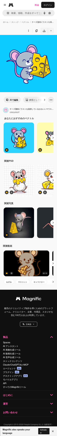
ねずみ (9, 282)
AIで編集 (14, 99)
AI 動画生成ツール (12, 353)
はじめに (8, 395)
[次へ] (44, 100)
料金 (37, 4)
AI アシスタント (10, 346)
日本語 (28, 324)
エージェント (12, 368)
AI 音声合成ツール (12, 357)
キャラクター (39, 282)
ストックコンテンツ (12, 360)
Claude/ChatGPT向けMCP (15, 364)
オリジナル (21, 40)
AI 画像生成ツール (12, 349)
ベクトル (25, 22)
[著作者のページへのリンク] (6, 110)
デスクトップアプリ (15, 375)
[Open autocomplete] (7, 13)
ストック (15, 22)
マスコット (22, 282)
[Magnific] (28, 299)
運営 (5, 403)
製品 (5, 337)
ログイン (48, 4)
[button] (28, 324)
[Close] (52, 431)
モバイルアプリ (10, 379)
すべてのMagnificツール (14, 386)
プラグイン (11, 372)
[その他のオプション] (28, 31)
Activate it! (43, 431)
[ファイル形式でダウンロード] (51, 31)
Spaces (6, 342)
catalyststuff (14, 112)
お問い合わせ (10, 412)
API (4, 383)
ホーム (6, 22)
